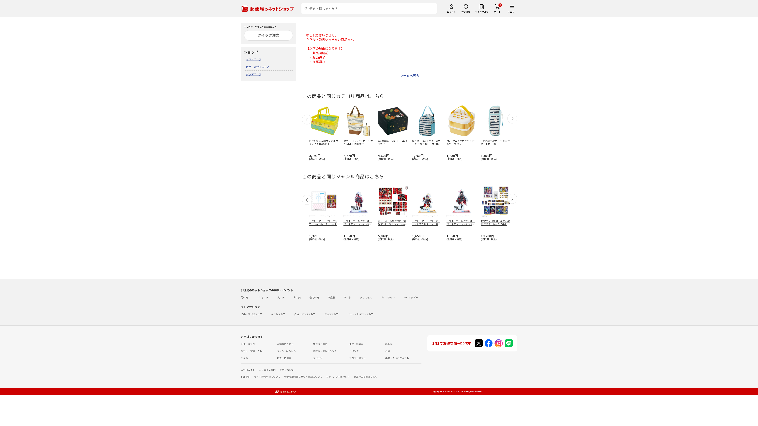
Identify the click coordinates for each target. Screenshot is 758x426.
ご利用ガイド (248, 369)
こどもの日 (263, 297)
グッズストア (253, 74)
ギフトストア (253, 59)
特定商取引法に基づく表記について (303, 376)
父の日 (281, 297)
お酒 (387, 351)
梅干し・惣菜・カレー (253, 351)
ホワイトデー (411, 297)
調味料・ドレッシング (325, 351)
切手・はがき (248, 344)
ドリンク (354, 351)
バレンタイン (388, 297)
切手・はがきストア (257, 67)
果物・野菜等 (356, 344)
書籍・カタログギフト (397, 358)
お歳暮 (331, 297)
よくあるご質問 (267, 369)
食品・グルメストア (304, 314)
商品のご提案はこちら (365, 376)
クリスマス (366, 297)
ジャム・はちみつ (286, 351)
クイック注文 (482, 11)
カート (497, 11)
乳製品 (388, 344)
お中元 (297, 297)
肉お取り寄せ (320, 344)
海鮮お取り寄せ (285, 344)
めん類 (244, 358)
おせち (347, 297)
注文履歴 (465, 11)
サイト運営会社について (267, 376)
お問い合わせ (287, 369)
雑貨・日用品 (284, 358)
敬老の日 (314, 297)
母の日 (244, 297)
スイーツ (318, 358)
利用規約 (245, 376)
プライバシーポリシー (338, 376)
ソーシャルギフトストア (360, 314)
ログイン (451, 11)
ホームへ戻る (409, 75)
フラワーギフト (357, 358)
